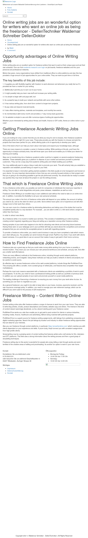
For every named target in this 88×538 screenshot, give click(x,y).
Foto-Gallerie (12, 10)
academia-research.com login (34, 67)
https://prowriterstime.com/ (57, 326)
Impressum (11, 368)
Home (9, 7)
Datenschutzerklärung (15, 371)
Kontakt (10, 12)
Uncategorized (12, 42)
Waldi (11, 48)
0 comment (11, 50)
